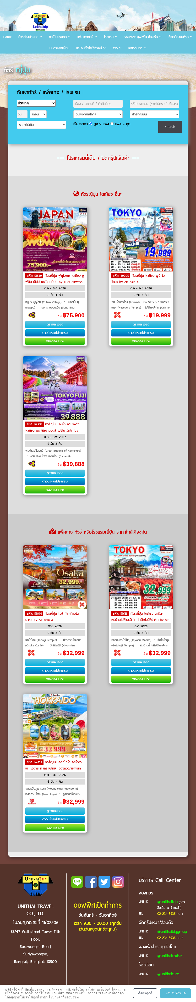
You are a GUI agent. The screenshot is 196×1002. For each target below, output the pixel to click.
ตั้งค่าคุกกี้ (145, 993)
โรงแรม (109, 37)
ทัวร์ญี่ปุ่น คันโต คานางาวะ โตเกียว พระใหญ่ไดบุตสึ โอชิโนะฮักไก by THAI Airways (52, 430)
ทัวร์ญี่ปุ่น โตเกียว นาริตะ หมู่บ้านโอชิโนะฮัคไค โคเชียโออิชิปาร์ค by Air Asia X (140, 620)
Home (7, 37)
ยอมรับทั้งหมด (175, 993)
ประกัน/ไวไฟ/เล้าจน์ (89, 48)
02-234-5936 (166, 913)
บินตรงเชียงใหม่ (59, 48)
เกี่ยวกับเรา (135, 48)
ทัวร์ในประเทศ (58, 37)
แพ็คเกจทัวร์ (85, 37)
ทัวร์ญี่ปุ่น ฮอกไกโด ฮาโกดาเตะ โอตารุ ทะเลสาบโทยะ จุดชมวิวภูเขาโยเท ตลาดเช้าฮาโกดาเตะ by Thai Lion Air (53, 768)
